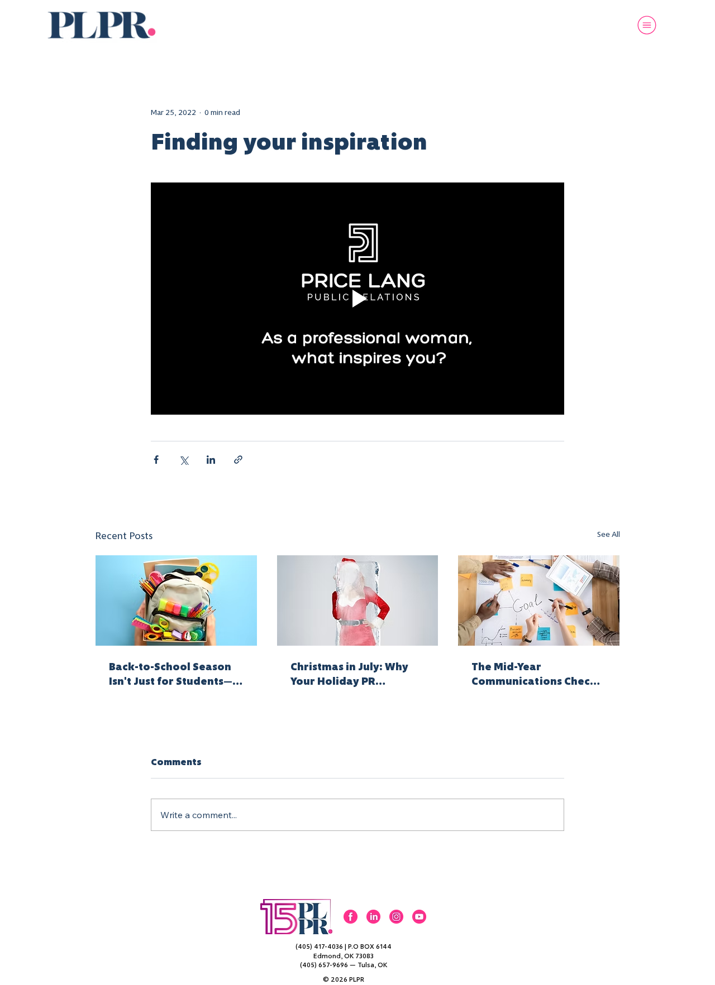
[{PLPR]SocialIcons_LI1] (373, 917)
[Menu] (647, 25)
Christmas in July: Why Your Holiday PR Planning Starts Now (349, 674)
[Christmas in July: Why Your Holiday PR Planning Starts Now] (357, 600)
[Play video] (357, 298)
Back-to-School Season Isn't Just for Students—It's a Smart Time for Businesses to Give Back (171, 674)
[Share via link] (238, 459)
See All (608, 534)
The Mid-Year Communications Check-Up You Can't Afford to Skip (535, 674)
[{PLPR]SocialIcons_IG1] (396, 917)
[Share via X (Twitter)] (183, 459)
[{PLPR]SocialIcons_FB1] (351, 917)
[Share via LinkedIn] (211, 459)
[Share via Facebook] (156, 459)
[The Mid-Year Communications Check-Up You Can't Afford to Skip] (538, 600)
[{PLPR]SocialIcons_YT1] (419, 917)
